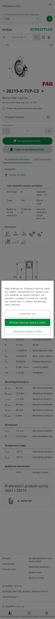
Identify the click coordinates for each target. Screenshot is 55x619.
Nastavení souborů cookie (27, 331)
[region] (27, 309)
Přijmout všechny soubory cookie (27, 322)
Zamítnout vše (27, 313)
